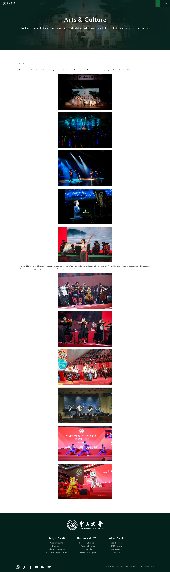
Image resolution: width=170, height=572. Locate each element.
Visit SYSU (116, 552)
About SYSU (116, 538)
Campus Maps (116, 549)
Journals (88, 549)
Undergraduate (56, 543)
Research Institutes (87, 543)
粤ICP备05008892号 (147, 566)
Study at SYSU (56, 538)
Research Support (88, 552)
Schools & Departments (56, 552)
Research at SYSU (88, 538)
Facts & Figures (116, 543)
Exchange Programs (56, 549)
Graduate (56, 546)
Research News (88, 546)
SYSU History (116, 546)
